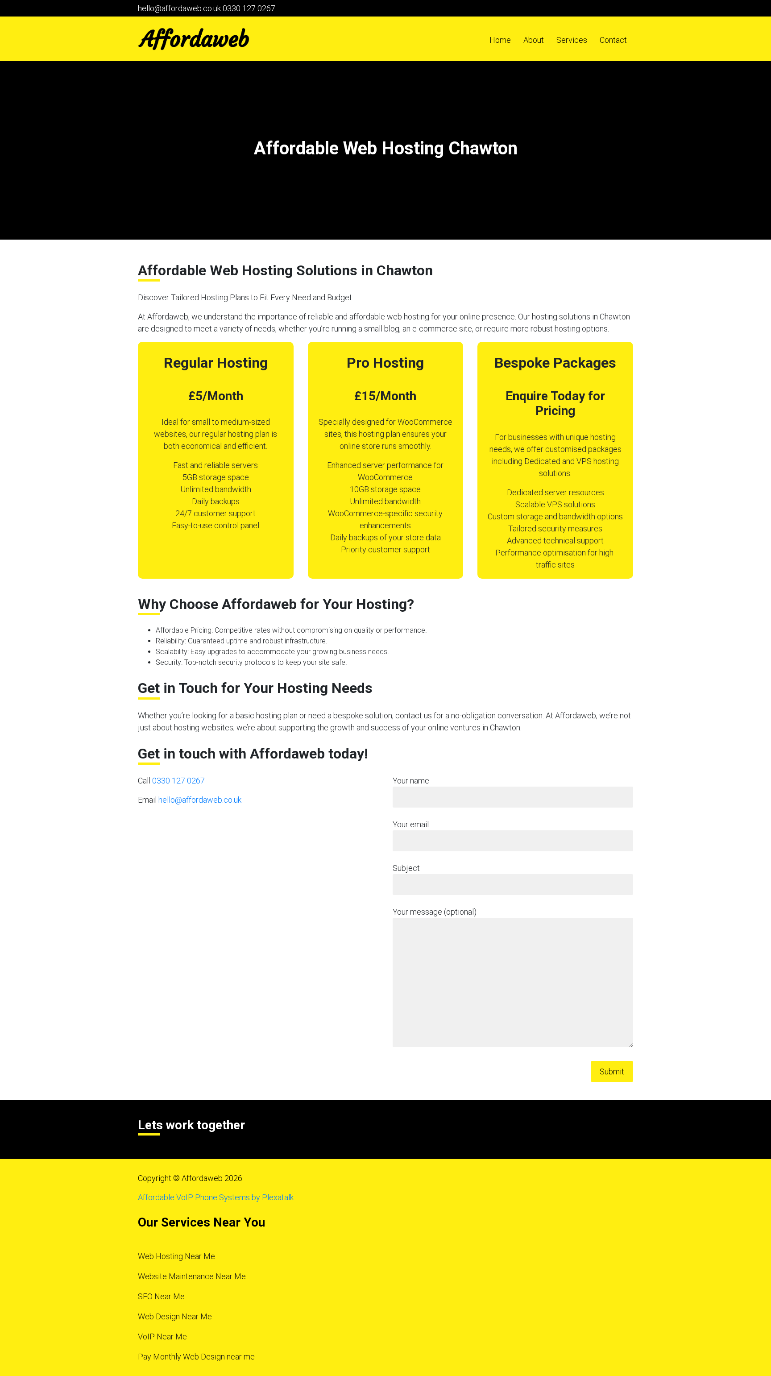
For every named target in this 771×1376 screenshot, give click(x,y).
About (533, 40)
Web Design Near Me (175, 1316)
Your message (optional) (435, 911)
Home (500, 40)
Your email (411, 824)
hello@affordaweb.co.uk (179, 8)
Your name (411, 780)
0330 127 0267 (249, 8)
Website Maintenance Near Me (192, 1276)
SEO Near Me (161, 1296)
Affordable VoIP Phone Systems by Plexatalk (216, 1197)
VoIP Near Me (162, 1336)
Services (571, 40)
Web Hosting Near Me (176, 1256)
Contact (613, 40)
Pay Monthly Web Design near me (196, 1356)
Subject (406, 868)
